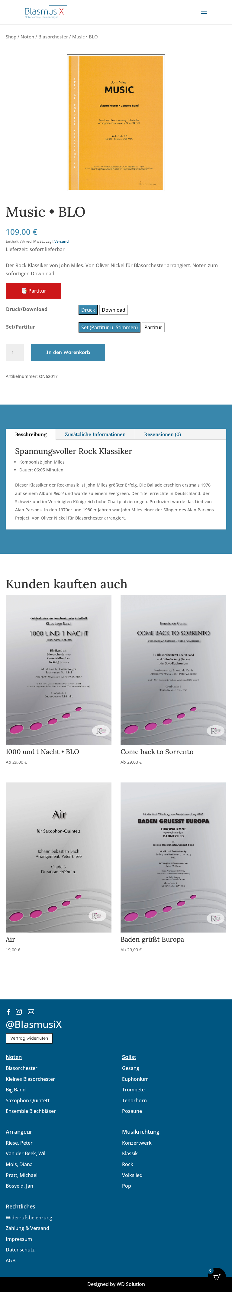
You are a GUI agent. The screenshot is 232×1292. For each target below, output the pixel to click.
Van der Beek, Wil (25, 1153)
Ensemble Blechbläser (31, 1111)
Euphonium (135, 1079)
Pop (126, 1185)
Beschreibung (31, 434)
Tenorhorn (134, 1100)
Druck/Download (26, 309)
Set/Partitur (20, 326)
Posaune (132, 1111)
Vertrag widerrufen (29, 1038)
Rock (127, 1164)
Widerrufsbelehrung (29, 1217)
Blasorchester (53, 37)
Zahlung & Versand (27, 1228)
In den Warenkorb (68, 352)
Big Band (16, 1089)
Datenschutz (20, 1249)
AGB (10, 1260)
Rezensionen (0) (162, 434)
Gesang (130, 1068)
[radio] (88, 309)
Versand (61, 241)
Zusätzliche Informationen (95, 434)
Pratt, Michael (21, 1175)
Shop (11, 37)
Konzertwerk (137, 1143)
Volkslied (132, 1175)
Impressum (19, 1239)
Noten (27, 37)
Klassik (130, 1153)
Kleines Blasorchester (30, 1079)
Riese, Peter (19, 1143)
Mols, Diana (19, 1164)
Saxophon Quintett (28, 1100)
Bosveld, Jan (19, 1185)
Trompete (133, 1089)
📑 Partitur (33, 290)
